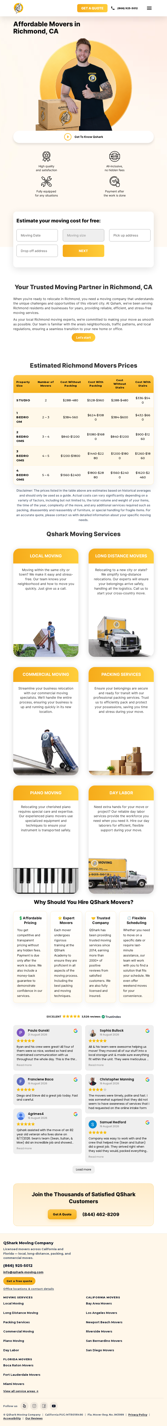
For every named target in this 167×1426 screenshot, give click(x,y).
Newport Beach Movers (104, 1322)
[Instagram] (34, 1406)
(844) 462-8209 (100, 1214)
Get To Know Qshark (89, 136)
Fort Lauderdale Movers (21, 1375)
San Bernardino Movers (104, 1341)
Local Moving (13, 1303)
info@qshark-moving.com (23, 1272)
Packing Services (16, 1322)
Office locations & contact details (28, 1288)
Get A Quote (62, 1214)
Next (83, 251)
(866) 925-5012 (127, 8)
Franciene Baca (40, 1079)
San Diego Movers (100, 1350)
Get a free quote (19, 1281)
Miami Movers (13, 1384)
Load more (83, 1169)
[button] (149, 8)
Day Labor (11, 1350)
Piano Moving (13, 1341)
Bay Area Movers (99, 1303)
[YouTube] (54, 1406)
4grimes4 (36, 1114)
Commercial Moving (18, 1331)
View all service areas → (20, 1391)
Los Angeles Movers (101, 1313)
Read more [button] (24, 1065)
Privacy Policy (137, 1414)
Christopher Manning (117, 1079)
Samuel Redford (113, 1122)
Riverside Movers (99, 1331)
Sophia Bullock (112, 1030)
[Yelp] (24, 1406)
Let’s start (83, 337)
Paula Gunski (38, 1030)
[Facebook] (44, 1406)
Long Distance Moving (20, 1313)
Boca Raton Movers (18, 1365)
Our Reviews (34, 1418)
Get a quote (92, 8)
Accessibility (12, 1418)
